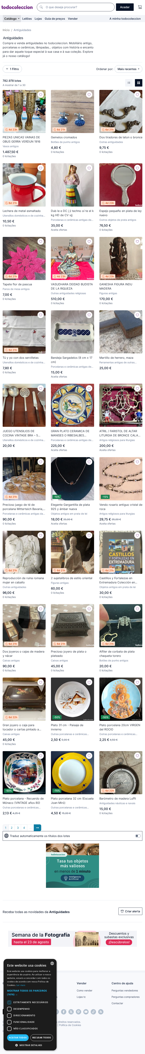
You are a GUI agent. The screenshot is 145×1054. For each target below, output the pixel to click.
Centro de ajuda (122, 983)
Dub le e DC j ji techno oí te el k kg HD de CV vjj (72, 213)
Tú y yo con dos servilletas (21, 357)
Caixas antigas (11, 660)
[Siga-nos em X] (71, 1011)
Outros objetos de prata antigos (117, 219)
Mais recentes (127, 69)
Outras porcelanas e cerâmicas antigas (69, 734)
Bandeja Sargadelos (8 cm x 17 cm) (71, 360)
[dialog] (30, 1004)
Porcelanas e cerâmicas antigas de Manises (71, 440)
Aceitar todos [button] (18, 1037)
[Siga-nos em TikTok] (93, 1011)
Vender (73, 18)
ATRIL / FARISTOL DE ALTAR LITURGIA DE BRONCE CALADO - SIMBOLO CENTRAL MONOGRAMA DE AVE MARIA (120, 433)
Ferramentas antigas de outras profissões (117, 362)
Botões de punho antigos (65, 141)
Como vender (84, 990)
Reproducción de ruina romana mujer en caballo (23, 580)
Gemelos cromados (64, 137)
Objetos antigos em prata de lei (69, 513)
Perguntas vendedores (125, 990)
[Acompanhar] (40, 94)
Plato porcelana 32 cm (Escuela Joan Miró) (72, 801)
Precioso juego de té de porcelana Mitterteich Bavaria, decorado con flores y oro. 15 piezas (23, 507)
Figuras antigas (108, 293)
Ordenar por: (104, 69)
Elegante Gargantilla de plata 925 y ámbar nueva (70, 507)
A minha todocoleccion (125, 18)
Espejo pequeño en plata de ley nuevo (120, 213)
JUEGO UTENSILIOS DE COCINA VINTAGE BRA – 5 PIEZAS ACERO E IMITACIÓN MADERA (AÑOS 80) (22, 433)
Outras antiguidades (111, 141)
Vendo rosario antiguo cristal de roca (120, 507)
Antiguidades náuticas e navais (117, 803)
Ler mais (20, 985)
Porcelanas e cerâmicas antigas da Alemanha (23, 513)
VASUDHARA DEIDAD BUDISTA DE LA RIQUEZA (72, 286)
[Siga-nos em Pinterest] (78, 1011)
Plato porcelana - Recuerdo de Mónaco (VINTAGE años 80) (23, 801)
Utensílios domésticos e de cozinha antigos (23, 215)
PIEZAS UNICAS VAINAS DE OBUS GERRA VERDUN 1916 (21, 139)
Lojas (38, 18)
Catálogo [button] (10, 18)
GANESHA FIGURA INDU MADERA (115, 286)
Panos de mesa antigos (16, 288)
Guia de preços (55, 18)
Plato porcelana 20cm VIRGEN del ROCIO (119, 727)
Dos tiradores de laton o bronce (120, 137)
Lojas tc (81, 996)
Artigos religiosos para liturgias (117, 440)
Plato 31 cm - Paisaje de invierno (67, 727)
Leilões (27, 18)
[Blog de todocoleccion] (100, 1011)
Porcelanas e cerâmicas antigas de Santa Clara (71, 220)
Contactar (117, 1003)
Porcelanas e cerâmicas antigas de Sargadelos (71, 366)
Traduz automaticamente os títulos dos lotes (40, 836)
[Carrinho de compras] (140, 7)
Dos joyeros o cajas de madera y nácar (23, 654)
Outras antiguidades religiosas (68, 293)
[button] (30, 992)
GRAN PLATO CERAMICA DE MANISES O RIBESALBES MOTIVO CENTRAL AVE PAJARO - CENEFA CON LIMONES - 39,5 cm (70, 433)
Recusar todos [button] (41, 1037)
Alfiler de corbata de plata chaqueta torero (117, 654)
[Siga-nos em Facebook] (63, 1011)
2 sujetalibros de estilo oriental (71, 578)
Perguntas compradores (126, 996)
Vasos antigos (11, 146)
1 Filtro (14, 69)
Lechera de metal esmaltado (22, 211)
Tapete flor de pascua (17, 284)
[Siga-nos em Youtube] (86, 1011)
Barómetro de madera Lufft (117, 798)
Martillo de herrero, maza (116, 357)
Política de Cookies (70, 1025)
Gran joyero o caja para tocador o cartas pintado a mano (21, 727)
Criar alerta (132, 911)
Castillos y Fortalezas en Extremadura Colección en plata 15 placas (117, 580)
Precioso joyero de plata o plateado (68, 654)
